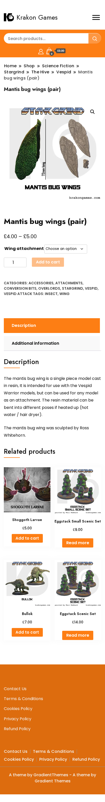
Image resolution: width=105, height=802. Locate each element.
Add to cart (48, 262)
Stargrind (72, 288)
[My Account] (41, 51)
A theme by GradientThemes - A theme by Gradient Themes (52, 778)
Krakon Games (37, 17)
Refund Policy (17, 729)
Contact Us (15, 689)
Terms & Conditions (23, 699)
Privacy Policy (17, 719)
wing (64, 293)
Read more (77, 543)
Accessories (41, 283)
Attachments (69, 283)
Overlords (49, 288)
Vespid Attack (18, 293)
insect (51, 293)
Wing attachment (24, 248)
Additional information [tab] (35, 343)
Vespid (91, 288)
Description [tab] (24, 325)
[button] (92, 111)
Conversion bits (20, 288)
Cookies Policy (18, 709)
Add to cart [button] (27, 538)
